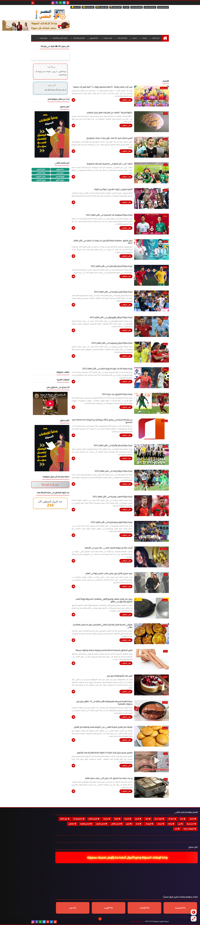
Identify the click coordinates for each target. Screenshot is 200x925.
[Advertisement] (120, 61)
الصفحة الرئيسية (163, 7)
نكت (176, 828)
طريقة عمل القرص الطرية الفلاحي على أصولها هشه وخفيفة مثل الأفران (103, 727)
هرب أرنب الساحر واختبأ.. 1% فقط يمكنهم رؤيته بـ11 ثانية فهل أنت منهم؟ (102, 87)
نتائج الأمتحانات (122, 38)
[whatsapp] (60, 2)
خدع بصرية (190, 823)
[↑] (100, 919)
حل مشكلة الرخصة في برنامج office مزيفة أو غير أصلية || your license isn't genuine (102, 421)
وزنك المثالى (41, 172)
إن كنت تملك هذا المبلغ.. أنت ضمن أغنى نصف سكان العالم (108, 778)
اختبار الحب (60, 172)
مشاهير (71, 823)
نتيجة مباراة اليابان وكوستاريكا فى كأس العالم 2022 (111, 522)
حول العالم (63, 818)
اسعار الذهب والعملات (60, 38)
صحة (137, 823)
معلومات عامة (189, 828)
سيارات (159, 823)
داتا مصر (72, 908)
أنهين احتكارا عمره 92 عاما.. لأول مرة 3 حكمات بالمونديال (109, 138)
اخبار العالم (156, 38)
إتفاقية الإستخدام (136, 7)
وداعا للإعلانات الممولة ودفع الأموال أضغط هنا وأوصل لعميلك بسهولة (127, 857)
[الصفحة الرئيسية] (165, 38)
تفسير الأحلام (93, 818)
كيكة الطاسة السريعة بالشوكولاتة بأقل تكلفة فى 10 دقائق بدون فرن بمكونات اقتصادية (104, 703)
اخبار (181, 818)
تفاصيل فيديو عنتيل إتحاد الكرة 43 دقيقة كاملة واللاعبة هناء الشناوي (104, 752)
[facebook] (56, 2)
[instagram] (53, 2)
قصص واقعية (85, 823)
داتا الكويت (108, 908)
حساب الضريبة (41, 176)
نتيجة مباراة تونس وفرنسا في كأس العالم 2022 (113, 292)
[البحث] (33, 2)
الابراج (137, 818)
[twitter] (64, 2)
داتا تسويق (60, 169)
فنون (128, 823)
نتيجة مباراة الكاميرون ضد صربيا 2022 (117, 394)
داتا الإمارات (144, 908)
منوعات (144, 38)
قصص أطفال (115, 823)
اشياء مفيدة (108, 38)
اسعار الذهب (40, 169)
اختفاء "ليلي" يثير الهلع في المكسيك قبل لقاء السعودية (109, 164)
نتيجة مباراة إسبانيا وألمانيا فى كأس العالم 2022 (113, 445)
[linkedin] (51, 921)
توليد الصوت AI (102, 7)
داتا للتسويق (94, 38)
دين (179, 823)
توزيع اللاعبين (60, 176)
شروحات (148, 823)
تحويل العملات (41, 180)
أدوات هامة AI (116, 7)
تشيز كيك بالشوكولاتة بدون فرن (119, 676)
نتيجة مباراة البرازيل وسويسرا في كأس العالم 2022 (111, 343)
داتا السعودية (180, 908)
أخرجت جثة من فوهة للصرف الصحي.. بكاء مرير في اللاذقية (108, 548)
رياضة (170, 823)
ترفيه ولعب (43, 38)
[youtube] (67, 2)
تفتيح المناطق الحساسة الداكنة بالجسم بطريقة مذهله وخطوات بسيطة (104, 650)
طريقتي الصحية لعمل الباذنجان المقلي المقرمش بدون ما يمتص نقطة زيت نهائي (102, 626)
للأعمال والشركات (79, 38)
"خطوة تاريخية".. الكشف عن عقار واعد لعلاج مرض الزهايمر (109, 112)
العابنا (116, 818)
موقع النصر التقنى (136, 921)
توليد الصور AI (89, 7)
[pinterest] (47, 921)
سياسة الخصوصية (150, 7)
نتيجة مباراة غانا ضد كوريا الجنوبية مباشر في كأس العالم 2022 (107, 368)
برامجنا (105, 818)
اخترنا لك (171, 818)
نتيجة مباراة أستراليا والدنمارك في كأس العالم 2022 (111, 266)
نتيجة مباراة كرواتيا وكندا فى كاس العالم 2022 (113, 471)
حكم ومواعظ (78, 818)
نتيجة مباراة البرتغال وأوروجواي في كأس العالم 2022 (111, 317)
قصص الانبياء (100, 823)
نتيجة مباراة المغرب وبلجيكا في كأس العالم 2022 (112, 496)
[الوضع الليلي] (194, 912)
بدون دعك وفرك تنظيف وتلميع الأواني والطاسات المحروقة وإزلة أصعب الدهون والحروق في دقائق (104, 600)
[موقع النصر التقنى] (50, 14)
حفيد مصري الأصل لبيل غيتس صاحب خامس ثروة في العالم (109, 573)
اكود (146, 818)
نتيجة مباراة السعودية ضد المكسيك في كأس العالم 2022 (109, 215)
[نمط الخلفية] (194, 919)
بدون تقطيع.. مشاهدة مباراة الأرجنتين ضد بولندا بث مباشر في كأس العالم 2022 (103, 242)
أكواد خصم (158, 818)
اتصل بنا (126, 7)
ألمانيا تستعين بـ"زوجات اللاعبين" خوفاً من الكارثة (113, 189)
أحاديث (191, 818)
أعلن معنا (77, 7)
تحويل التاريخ (60, 180)
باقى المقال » (126, 99)
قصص (134, 38)
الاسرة (127, 818)
